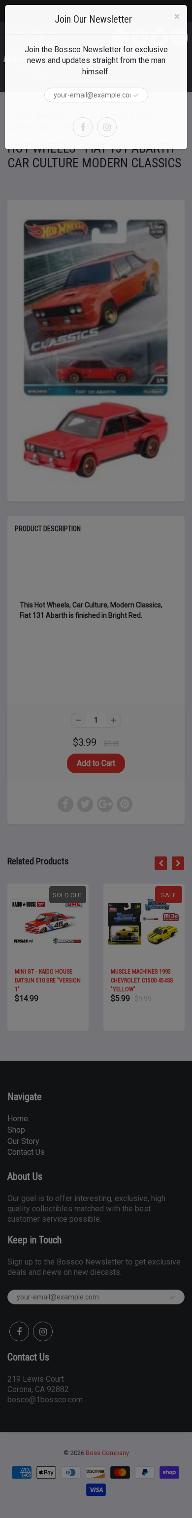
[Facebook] (83, 127)
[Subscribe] (135, 95)
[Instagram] (107, 127)
